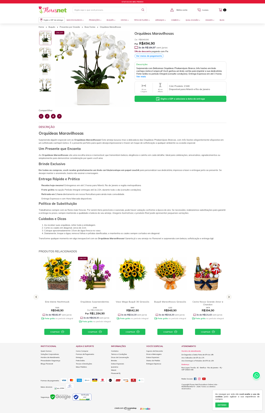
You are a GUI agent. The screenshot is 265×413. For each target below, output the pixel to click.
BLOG (222, 20)
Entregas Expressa (153, 364)
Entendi (222, 405)
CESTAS (124, 20)
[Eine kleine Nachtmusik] (57, 277)
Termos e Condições (119, 354)
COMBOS (175, 20)
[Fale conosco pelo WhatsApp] (256, 375)
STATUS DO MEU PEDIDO (132, 2)
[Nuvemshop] (126, 410)
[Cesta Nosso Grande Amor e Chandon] (208, 277)
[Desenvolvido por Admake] (145, 409)
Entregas (79, 357)
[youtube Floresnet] (204, 379)
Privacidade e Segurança (50, 360)
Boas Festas (90, 27)
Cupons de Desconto (154, 351)
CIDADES (209, 20)
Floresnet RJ (115, 373)
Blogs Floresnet (47, 364)
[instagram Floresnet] (199, 379)
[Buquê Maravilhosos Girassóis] (170, 277)
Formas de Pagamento (85, 354)
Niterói (113, 370)
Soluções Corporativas (50, 354)
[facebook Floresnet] (195, 379)
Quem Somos (46, 351)
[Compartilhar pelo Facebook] (47, 116)
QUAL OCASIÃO (192, 20)
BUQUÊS (110, 20)
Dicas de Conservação (120, 357)
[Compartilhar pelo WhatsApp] (41, 116)
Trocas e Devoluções (84, 364)
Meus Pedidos (81, 367)
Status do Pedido (153, 360)
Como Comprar (82, 351)
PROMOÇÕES (94, 20)
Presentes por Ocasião (70, 27)
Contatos (115, 351)
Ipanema (114, 367)
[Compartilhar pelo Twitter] (53, 116)
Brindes (114, 360)
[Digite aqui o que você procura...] (143, 10)
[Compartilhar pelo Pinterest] (59, 116)
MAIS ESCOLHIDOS (74, 20)
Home (41, 27)
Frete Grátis (80, 360)
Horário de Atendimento (50, 357)
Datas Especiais (117, 364)
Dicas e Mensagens (154, 354)
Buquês (52, 27)
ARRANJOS (160, 20)
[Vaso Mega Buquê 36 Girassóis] (132, 277)
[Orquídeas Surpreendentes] (95, 277)
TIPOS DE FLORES (141, 20)
